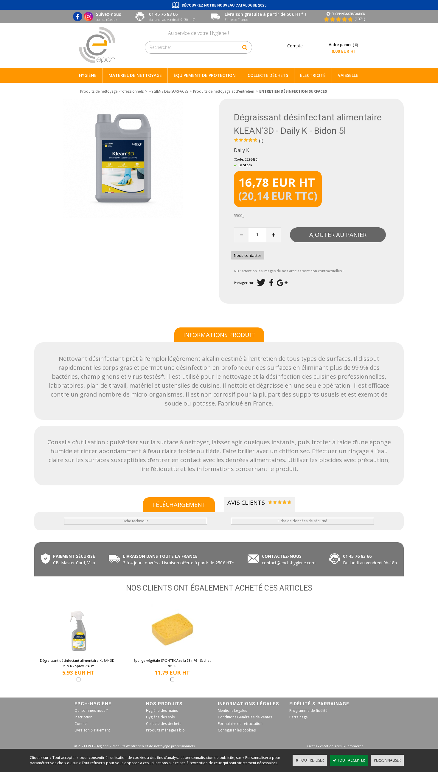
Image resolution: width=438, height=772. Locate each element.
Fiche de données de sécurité (302, 521)
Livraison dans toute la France (161, 556)
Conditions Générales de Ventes (245, 717)
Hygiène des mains (162, 710)
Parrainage (298, 717)
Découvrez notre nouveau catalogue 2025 (224, 5)
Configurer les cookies (237, 730)
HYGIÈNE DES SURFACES (168, 91)
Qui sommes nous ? (91, 710)
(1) (261, 140)
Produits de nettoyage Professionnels (112, 91)
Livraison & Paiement (92, 730)
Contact (81, 723)
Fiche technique (135, 521)
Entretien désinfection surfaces (293, 91)
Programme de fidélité (308, 710)
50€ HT (177, 563)
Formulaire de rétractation (240, 723)
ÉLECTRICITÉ (313, 75)
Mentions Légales (232, 710)
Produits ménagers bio (165, 730)
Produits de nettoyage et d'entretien (223, 91)
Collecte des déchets (163, 723)
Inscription (83, 717)
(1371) (360, 18)
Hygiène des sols (160, 717)
